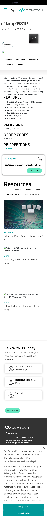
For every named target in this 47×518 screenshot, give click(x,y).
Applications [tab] (33, 59)
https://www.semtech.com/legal (20, 461)
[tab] (9, 64)
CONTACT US (34, 170)
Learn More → (9, 148)
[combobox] (19, 2)
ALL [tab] (8, 189)
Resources (9, 64)
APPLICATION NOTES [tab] (32, 194)
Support (20, 64)
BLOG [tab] (38, 189)
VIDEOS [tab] (28, 189)
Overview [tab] (8, 59)
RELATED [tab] (17, 189)
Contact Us (12, 410)
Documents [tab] (20, 59)
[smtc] (31, 10)
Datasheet (8, 44)
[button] (44, 448)
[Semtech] (19, 430)
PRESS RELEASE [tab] (13, 194)
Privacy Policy (11, 473)
